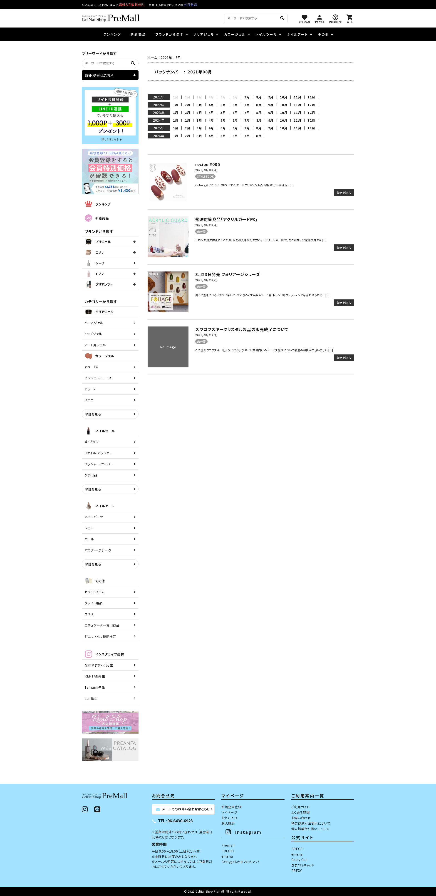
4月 (211, 104)
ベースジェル (93, 322)
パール (89, 539)
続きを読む (344, 192)
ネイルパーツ (93, 517)
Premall (228, 845)
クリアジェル (203, 34)
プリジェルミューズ (97, 378)
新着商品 (138, 34)
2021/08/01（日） (206, 335)
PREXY (296, 870)
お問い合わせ (301, 818)
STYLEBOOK (205, 176)
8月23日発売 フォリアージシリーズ (227, 274)
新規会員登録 (231, 807)
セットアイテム (94, 592)
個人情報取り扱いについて (310, 828)
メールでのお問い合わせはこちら (183, 809)
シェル (88, 528)
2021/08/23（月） (206, 225)
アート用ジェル (95, 345)
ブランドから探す (170, 34)
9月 (270, 97)
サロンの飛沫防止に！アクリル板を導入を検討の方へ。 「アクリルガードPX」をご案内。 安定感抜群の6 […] (261, 240)
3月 (199, 104)
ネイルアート (297, 34)
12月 (311, 97)
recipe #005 (207, 164)
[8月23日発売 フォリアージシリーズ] (168, 311)
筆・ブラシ (91, 441)
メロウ (89, 400)
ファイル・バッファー (98, 453)
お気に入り (229, 818)
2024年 (158, 120)
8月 (258, 97)
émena (227, 856)
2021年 (158, 97)
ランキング (112, 34)
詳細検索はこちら (99, 75)
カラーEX (91, 366)
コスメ (89, 614)
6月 (235, 104)
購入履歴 (228, 823)
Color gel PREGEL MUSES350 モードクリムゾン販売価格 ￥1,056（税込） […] (245, 185)
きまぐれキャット (303, 865)
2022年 (158, 105)
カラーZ (90, 389)
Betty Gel (299, 859)
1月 (175, 104)
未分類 (201, 231)
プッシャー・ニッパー (98, 464)
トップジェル (93, 333)
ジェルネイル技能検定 (100, 636)
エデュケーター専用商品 (102, 625)
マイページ (229, 812)
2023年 (158, 112)
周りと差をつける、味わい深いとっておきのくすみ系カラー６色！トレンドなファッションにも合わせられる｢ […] (262, 295)
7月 (247, 97)
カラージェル (235, 34)
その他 (323, 34)
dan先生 (90, 698)
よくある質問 (300, 812)
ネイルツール (266, 34)
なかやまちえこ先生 (98, 665)
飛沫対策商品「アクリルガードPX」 (226, 219)
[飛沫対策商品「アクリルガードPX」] (168, 256)
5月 (223, 104)
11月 (297, 97)
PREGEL (228, 850)
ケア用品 (90, 475)
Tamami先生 (94, 687)
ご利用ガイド (300, 807)
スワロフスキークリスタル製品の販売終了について (241, 329)
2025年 (158, 128)
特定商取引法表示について (310, 823)
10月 (283, 97)
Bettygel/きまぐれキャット (240, 861)
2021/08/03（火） (206, 280)
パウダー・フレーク (97, 550)
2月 (187, 104)
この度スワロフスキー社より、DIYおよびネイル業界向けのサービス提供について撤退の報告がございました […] (264, 350)
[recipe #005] (168, 201)
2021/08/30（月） (206, 170)
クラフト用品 (93, 603)
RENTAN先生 (94, 676)
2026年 (158, 135)
